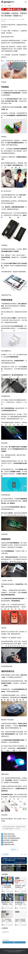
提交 (14, 942)
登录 (3, 940)
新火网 (15, 950)
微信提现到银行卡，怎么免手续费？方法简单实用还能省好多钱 (20, 903)
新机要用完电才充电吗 (8, 844)
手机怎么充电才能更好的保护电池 (11, 838)
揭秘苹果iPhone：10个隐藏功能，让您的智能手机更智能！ (7, 903)
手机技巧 (22, 19)
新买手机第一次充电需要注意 (10, 840)
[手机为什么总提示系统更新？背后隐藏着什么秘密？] (20, 914)
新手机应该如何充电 (8, 842)
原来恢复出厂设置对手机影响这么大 (20, 886)
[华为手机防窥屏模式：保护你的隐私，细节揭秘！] (7, 880)
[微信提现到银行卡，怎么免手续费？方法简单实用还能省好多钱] (20, 897)
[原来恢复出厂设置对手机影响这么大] (20, 880)
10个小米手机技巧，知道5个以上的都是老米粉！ (7, 920)
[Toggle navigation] (25, 2)
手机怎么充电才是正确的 (9, 836)
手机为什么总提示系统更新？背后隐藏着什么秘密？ (20, 920)
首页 (2, 5)
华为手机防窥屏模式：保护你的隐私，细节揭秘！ (7, 886)
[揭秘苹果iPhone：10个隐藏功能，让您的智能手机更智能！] (7, 897)
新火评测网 (3, 19)
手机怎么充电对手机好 (8, 834)
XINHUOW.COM (17, 951)
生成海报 (5, 854)
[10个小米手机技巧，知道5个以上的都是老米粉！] (7, 914)
